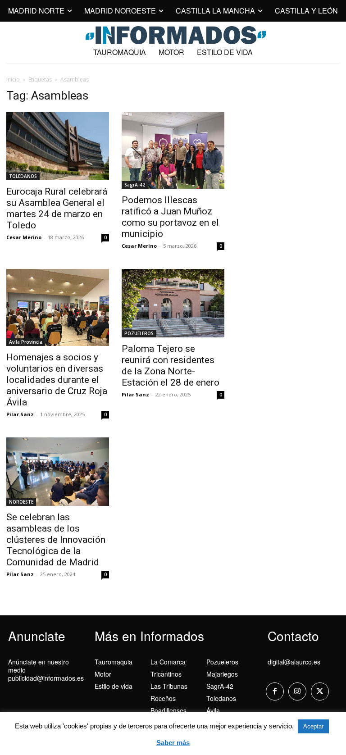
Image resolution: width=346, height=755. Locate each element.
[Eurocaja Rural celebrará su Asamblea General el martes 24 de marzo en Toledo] (57, 146)
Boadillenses (168, 710)
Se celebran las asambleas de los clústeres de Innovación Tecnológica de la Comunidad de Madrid (55, 540)
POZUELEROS (139, 333)
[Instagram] (297, 691)
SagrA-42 (134, 185)
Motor (103, 673)
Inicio (13, 79)
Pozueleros (222, 661)
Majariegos (222, 673)
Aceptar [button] (313, 726)
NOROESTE (21, 502)
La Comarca (168, 661)
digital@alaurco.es (294, 661)
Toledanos (221, 698)
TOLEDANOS (23, 176)
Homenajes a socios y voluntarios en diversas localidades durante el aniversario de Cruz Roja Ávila (56, 380)
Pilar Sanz (20, 414)
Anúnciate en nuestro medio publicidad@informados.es (46, 669)
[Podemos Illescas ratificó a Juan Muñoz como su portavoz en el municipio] (173, 150)
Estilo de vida (113, 686)
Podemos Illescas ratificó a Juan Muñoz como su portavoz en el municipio (170, 217)
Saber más (173, 742)
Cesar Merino (23, 237)
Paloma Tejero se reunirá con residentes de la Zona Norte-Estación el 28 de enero (170, 365)
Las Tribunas (168, 686)
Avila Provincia (25, 342)
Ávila (213, 710)
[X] (320, 691)
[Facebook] (275, 691)
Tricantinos (166, 673)
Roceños (163, 698)
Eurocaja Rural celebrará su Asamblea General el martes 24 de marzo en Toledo (56, 208)
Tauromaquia (113, 661)
